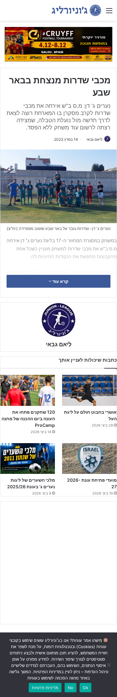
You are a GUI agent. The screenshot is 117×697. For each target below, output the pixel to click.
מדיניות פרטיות (45, 687)
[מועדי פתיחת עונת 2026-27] (89, 458)
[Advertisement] (58, 562)
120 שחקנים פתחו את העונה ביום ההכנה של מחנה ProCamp (28, 418)
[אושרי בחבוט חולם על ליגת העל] (89, 390)
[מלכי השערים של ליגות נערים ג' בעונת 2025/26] (27, 458)
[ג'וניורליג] (76, 10)
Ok (85, 687)
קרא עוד (59, 281)
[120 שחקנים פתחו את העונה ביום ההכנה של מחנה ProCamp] (27, 390)
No (71, 687)
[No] (109, 665)
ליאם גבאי (94, 139)
